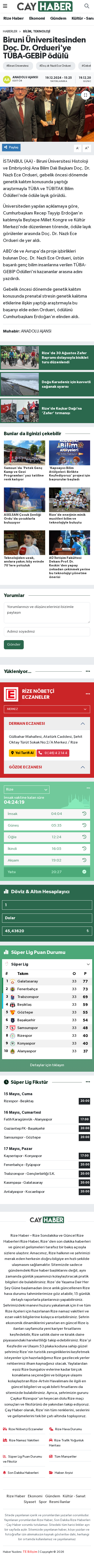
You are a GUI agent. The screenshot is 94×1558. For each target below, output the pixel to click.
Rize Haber (13, 18)
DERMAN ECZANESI (27, 723)
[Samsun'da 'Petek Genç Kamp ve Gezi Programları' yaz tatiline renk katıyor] (24, 453)
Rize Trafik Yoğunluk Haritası (66, 1443)
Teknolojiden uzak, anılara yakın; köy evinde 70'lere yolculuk (24, 561)
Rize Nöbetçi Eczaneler (26, 1429)
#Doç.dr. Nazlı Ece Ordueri (55, 65)
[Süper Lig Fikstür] (88, 1082)
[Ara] (86, 6)
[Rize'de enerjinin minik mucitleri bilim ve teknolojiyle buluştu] (69, 500)
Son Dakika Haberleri (23, 1472)
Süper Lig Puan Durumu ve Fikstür (22, 1459)
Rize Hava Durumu (68, 1429)
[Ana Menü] (5, 6)
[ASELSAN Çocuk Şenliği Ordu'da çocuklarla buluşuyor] (24, 500)
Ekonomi (37, 18)
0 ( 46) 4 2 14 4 (55, 753)
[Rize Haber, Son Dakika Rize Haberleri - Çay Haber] (45, 6)
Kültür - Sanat (74, 1496)
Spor (43, 1502)
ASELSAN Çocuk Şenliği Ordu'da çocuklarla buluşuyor (22, 518)
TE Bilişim (30, 1551)
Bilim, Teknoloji (36, 31)
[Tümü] (88, 671)
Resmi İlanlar (59, 1502)
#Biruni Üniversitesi (17, 65)
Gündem (58, 18)
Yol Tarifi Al (25, 753)
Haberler (10, 31)
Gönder (14, 645)
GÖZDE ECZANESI (25, 767)
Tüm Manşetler (65, 1456)
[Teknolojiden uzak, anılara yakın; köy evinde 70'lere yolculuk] (24, 543)
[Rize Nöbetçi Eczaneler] (88, 694)
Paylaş (13, 147)
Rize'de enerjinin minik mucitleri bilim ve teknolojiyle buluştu (67, 518)
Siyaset (30, 1502)
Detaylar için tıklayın (47, 1065)
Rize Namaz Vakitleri (24, 1440)
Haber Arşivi (64, 1472)
